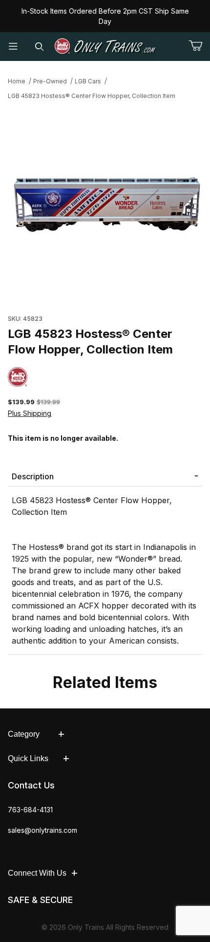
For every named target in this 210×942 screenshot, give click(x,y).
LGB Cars (88, 81)
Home (16, 81)
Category (24, 734)
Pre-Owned (50, 81)
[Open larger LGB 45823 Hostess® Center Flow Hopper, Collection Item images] (105, 204)
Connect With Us (37, 873)
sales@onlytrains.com (42, 830)
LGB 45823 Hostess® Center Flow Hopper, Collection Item (91, 95)
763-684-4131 (30, 809)
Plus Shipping (29, 413)
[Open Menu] (13, 46)
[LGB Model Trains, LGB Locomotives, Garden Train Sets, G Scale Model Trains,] (105, 46)
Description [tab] (33, 476)
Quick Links (28, 758)
